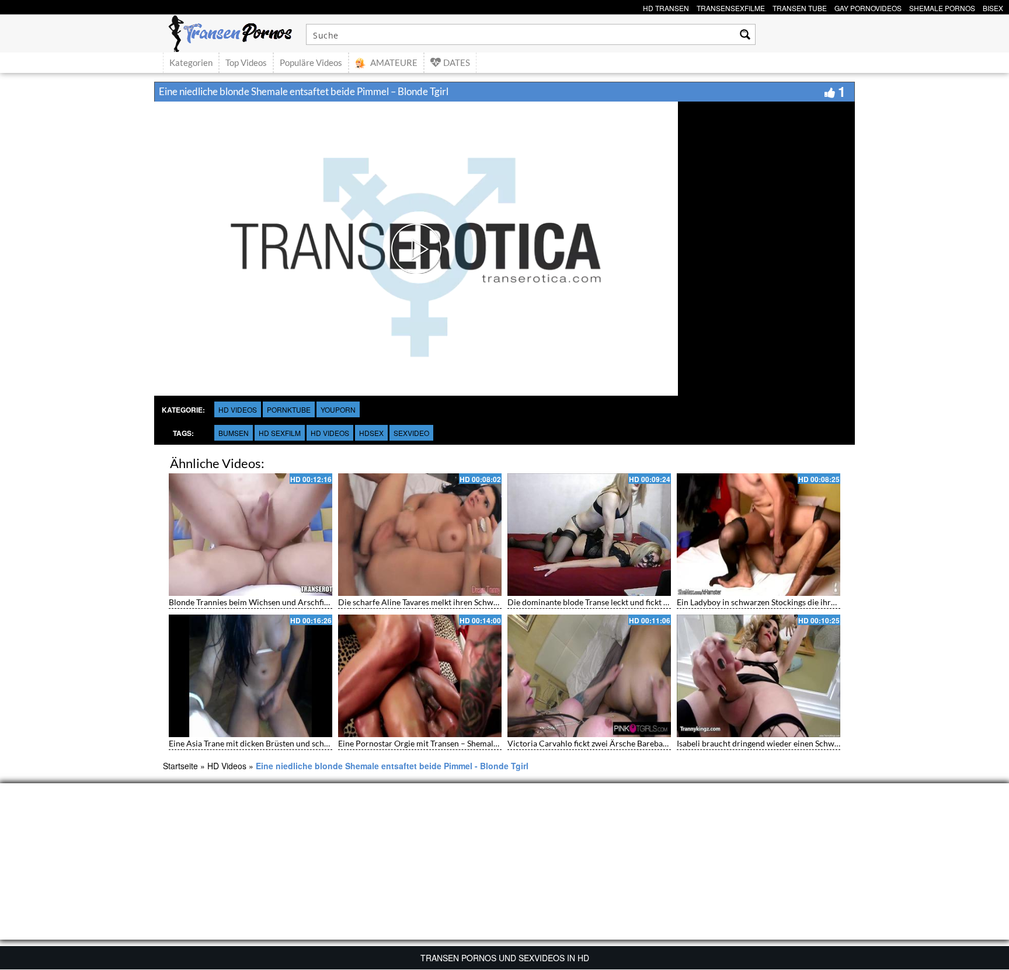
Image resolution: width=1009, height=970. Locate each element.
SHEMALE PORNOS (942, 6)
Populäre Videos (311, 62)
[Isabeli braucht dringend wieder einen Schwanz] (758, 676)
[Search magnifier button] (745, 34)
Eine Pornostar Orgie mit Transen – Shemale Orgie (429, 743)
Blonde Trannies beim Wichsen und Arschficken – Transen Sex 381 (288, 602)
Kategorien (191, 62)
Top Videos (246, 62)
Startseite (180, 766)
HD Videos (237, 409)
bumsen (233, 433)
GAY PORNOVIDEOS (868, 6)
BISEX (993, 6)
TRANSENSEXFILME (731, 6)
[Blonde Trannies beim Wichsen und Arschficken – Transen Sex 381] (250, 534)
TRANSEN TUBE (800, 6)
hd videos (330, 433)
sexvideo (411, 433)
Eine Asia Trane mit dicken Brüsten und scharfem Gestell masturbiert (293, 743)
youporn (338, 409)
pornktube (289, 409)
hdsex (371, 433)
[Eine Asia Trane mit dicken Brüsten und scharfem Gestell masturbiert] (250, 676)
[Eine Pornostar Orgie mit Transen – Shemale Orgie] (420, 676)
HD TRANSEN (666, 6)
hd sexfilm (280, 433)
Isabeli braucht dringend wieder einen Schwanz (762, 743)
